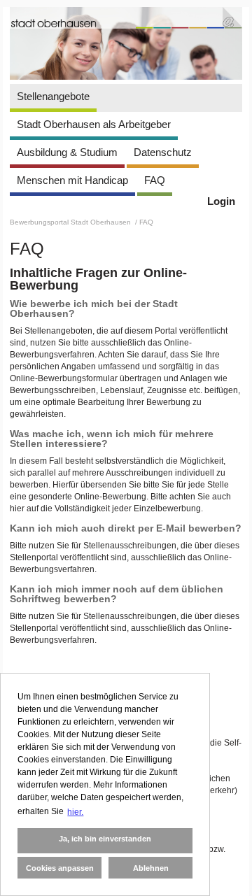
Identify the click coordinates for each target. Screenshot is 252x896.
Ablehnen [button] (151, 868)
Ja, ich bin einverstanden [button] (105, 838)
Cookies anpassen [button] (60, 868)
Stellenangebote (53, 96)
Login (221, 201)
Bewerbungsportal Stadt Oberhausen (71, 222)
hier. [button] (75, 812)
